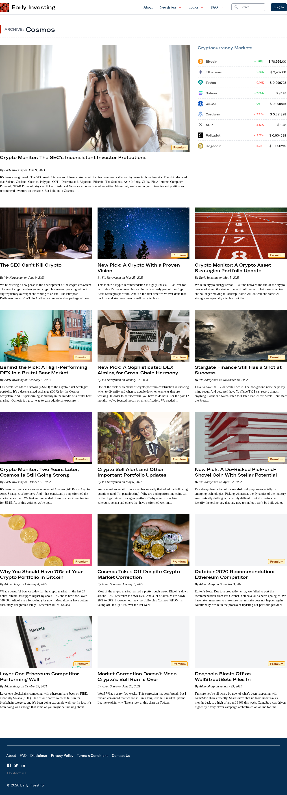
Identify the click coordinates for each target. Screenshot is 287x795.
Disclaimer (38, 755)
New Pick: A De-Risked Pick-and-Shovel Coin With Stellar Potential (236, 472)
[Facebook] (9, 765)
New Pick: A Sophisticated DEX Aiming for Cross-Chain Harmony (138, 369)
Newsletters (168, 7)
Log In (279, 7)
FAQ (214, 7)
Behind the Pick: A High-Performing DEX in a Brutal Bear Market (43, 369)
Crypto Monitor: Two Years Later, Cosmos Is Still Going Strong (39, 472)
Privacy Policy (62, 755)
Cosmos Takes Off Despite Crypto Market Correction (139, 574)
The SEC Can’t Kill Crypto (30, 265)
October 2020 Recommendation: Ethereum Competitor (234, 574)
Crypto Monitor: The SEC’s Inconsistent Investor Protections (73, 157)
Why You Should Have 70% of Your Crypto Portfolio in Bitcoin (41, 574)
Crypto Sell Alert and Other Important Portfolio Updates (132, 472)
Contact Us (121, 755)
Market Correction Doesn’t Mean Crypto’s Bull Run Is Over (137, 676)
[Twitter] (16, 765)
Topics (193, 7)
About (148, 7)
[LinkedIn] (23, 765)
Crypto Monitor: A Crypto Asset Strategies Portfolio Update (233, 267)
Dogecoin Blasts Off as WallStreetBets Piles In (223, 676)
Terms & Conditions (92, 755)
